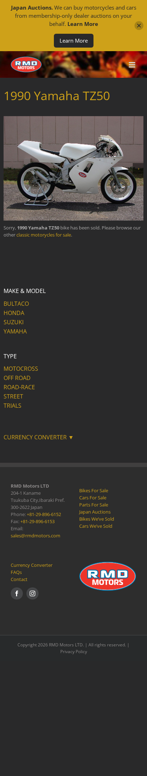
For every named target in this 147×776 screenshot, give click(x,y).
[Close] (139, 25)
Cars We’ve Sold (95, 526)
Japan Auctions (95, 512)
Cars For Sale (92, 497)
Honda (14, 313)
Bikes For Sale (93, 490)
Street (13, 396)
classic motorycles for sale (43, 235)
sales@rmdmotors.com (35, 535)
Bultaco (16, 304)
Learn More (74, 40)
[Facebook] (17, 593)
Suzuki (14, 322)
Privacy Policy (73, 652)
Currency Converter (31, 565)
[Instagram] (32, 593)
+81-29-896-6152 (44, 514)
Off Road (17, 378)
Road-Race (19, 387)
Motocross (21, 369)
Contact (19, 579)
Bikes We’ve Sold (96, 519)
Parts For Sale (93, 504)
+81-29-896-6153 (37, 521)
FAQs (16, 572)
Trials (12, 405)
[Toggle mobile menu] (132, 65)
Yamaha (15, 331)
